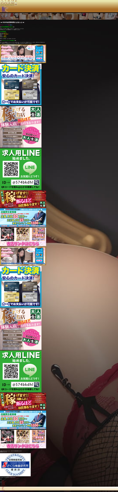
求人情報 (3, 484)
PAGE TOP (2, 491)
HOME (3, 480)
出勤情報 (3, 482)
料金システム (4, 481)
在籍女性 (3, 483)
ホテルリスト (4, 485)
